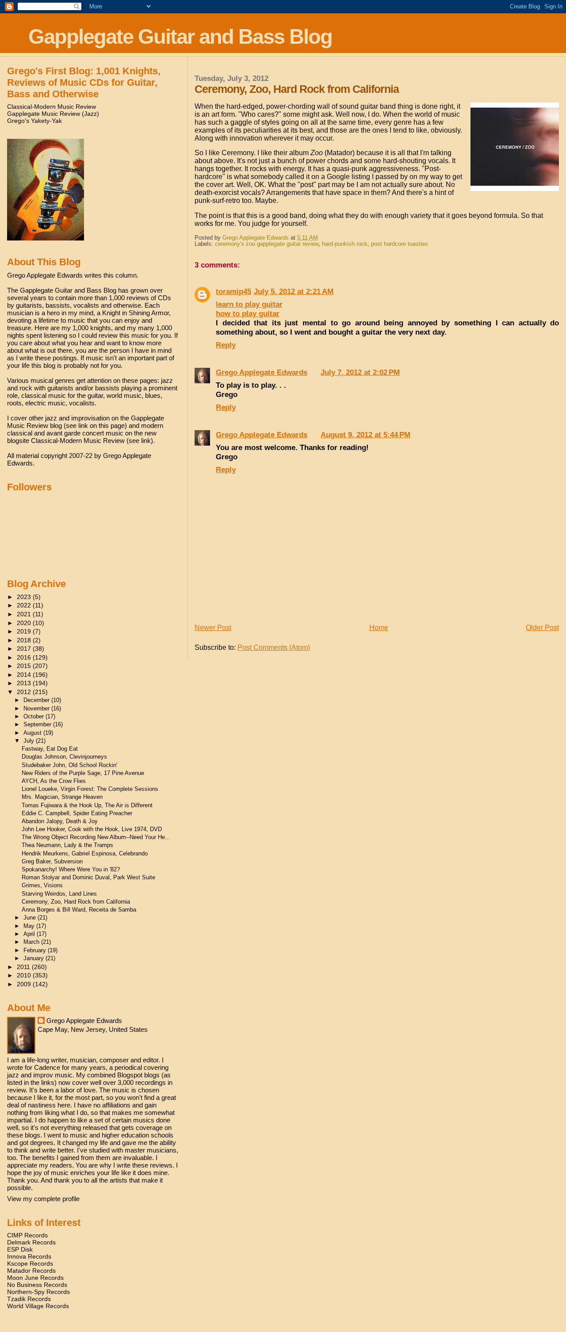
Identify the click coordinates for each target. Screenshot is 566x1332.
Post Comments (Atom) (273, 647)
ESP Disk (20, 1249)
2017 (25, 648)
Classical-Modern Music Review (51, 106)
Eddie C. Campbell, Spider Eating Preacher (77, 813)
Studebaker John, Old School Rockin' (69, 765)
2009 (25, 984)
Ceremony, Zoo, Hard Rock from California (76, 901)
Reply (226, 344)
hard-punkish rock (344, 244)
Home (378, 627)
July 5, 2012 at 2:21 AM (293, 291)
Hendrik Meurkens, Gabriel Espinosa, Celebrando (85, 853)
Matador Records (31, 1270)
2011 (24, 966)
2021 (25, 614)
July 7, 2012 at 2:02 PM (360, 372)
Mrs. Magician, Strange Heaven (62, 797)
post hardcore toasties (399, 244)
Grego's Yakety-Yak (34, 120)
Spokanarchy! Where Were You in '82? (71, 869)
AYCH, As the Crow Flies (54, 781)
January (34, 958)
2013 (25, 683)
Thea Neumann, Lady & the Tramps (67, 845)
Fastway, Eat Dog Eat (50, 748)
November (37, 708)
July (29, 740)
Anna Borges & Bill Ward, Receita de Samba (79, 909)
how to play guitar (247, 313)
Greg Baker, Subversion (52, 861)
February (35, 950)
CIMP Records (27, 1235)
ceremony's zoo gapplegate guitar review (266, 244)
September (38, 724)
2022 (25, 605)
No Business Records (37, 1284)
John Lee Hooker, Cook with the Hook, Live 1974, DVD (92, 829)
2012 (25, 691)
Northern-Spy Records (38, 1291)
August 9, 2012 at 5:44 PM (365, 434)
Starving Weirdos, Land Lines (59, 893)
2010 (25, 975)
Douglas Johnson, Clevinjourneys (64, 756)
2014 (25, 674)
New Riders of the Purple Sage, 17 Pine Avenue (83, 773)
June (30, 917)
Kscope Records (30, 1263)
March (32, 942)
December (37, 700)
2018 (25, 640)
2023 (25, 596)
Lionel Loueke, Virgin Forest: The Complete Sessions (90, 789)
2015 (25, 665)
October (34, 716)
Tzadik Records (29, 1298)
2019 (25, 631)
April (30, 934)
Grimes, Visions (42, 885)
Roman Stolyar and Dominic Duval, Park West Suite (88, 877)
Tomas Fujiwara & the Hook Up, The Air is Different (87, 805)
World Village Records (38, 1305)
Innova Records (29, 1256)
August (33, 732)
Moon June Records (35, 1277)
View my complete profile (43, 1198)
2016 (25, 657)
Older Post (542, 627)
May (29, 926)
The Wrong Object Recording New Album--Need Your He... (96, 837)
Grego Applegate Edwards (261, 372)
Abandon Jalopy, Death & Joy (60, 821)
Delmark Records (31, 1242)
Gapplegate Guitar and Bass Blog (180, 36)
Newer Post (213, 627)
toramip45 (233, 291)
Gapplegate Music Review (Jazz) (53, 113)
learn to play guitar (249, 304)
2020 (25, 622)
